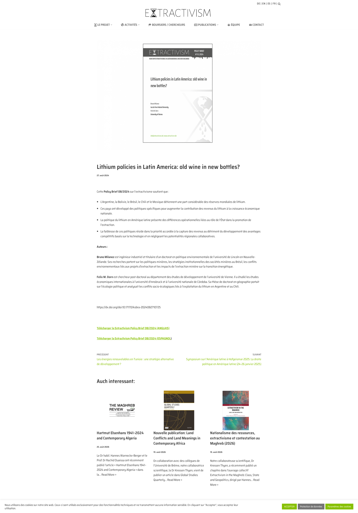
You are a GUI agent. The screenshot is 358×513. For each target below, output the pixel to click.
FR (274, 3)
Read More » (108, 474)
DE (258, 3)
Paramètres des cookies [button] (339, 507)
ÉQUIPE (235, 24)
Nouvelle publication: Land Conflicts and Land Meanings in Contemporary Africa (176, 438)
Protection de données (311, 507)
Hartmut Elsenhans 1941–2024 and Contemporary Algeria (120, 435)
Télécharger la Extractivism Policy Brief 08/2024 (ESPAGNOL (134, 338)
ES (269, 3)
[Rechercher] (279, 3)
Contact (258, 24)
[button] (111, 24)
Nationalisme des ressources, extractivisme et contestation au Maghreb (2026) (235, 438)
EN (263, 3)
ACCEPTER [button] (289, 507)
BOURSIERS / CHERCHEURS (168, 24)
